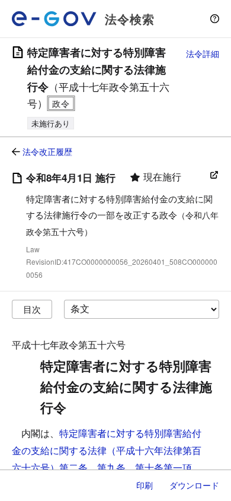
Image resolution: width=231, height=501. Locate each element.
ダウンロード (194, 485)
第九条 (111, 467)
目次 (32, 309)
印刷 (144, 485)
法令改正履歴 (47, 151)
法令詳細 (202, 53)
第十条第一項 (163, 467)
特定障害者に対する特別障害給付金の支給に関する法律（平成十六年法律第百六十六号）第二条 (106, 450)
